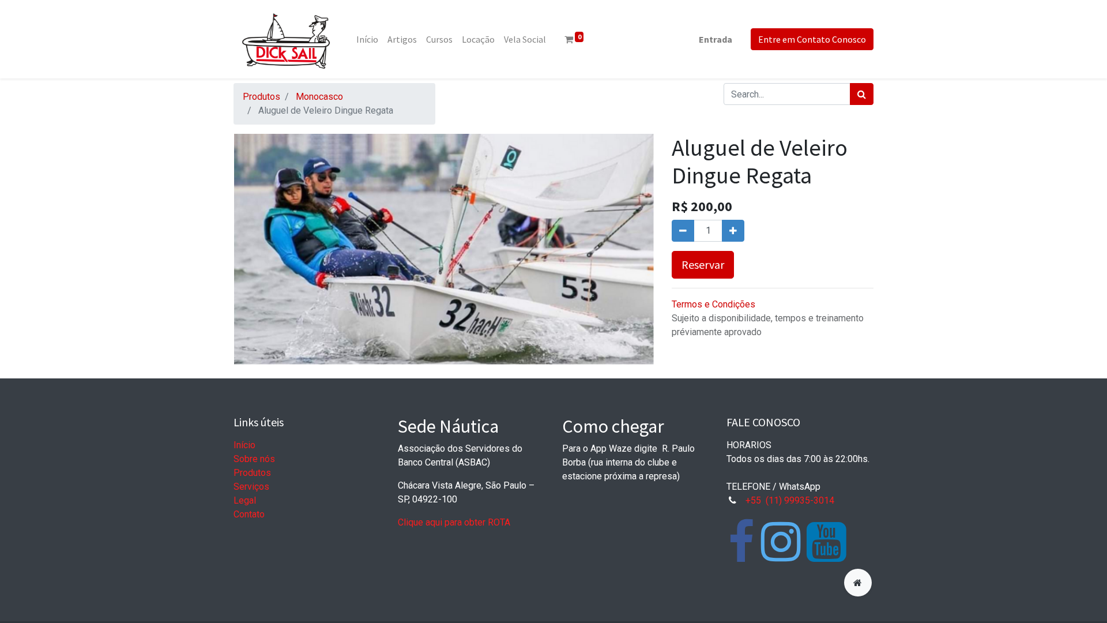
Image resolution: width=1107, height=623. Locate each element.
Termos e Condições (713, 304)
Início (244, 445)
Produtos (261, 96)
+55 (754, 500)
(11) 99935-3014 (800, 500)
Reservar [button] (702, 264)
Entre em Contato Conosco (812, 39)
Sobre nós (254, 458)
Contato (249, 514)
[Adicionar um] (733, 231)
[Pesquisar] (861, 94)
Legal (245, 500)
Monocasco (319, 96)
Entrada (715, 39)
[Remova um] (683, 231)
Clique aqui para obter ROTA (454, 522)
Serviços (251, 486)
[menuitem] (367, 39)
